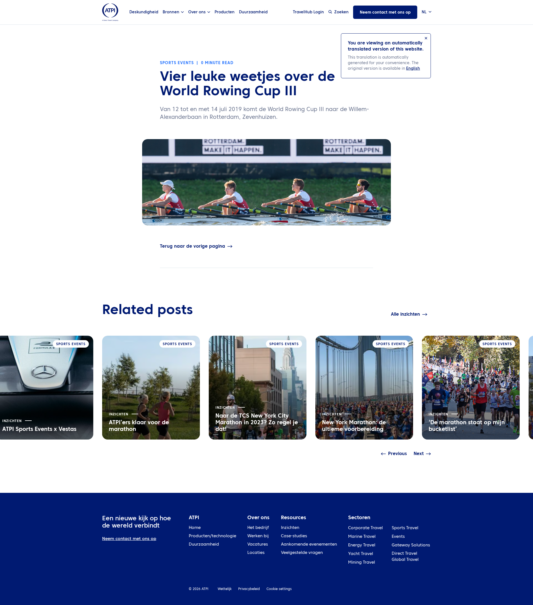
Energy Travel (361, 545)
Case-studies (294, 536)
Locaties (256, 553)
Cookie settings (279, 589)
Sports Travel (405, 528)
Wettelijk (225, 589)
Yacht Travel (360, 554)
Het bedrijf (258, 528)
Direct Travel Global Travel (405, 557)
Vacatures (257, 545)
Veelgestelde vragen (302, 553)
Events (398, 537)
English (413, 69)
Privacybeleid (249, 589)
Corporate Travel (365, 528)
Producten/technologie (212, 536)
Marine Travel (362, 537)
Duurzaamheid (253, 12)
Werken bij (258, 536)
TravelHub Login (308, 12)
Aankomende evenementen (309, 545)
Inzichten (290, 528)
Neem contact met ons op (385, 12)
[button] (426, 12)
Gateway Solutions (411, 545)
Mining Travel (361, 563)
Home (195, 528)
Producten (225, 12)
